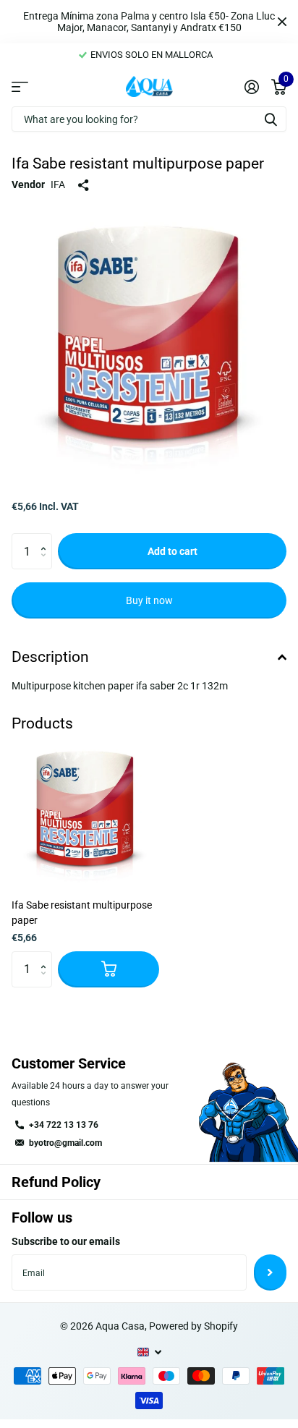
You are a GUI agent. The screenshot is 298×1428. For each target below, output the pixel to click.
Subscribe (270, 1272)
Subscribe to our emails (66, 1241)
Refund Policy (56, 1182)
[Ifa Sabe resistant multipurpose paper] (85, 814)
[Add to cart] (108, 969)
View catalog (20, 86)
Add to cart (172, 551)
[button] (46, 538)
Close (282, 21)
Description (50, 657)
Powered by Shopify (193, 1326)
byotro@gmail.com (65, 1143)
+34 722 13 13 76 (63, 1125)
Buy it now (149, 600)
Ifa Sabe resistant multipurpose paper (82, 912)
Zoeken (270, 119)
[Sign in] (251, 86)
